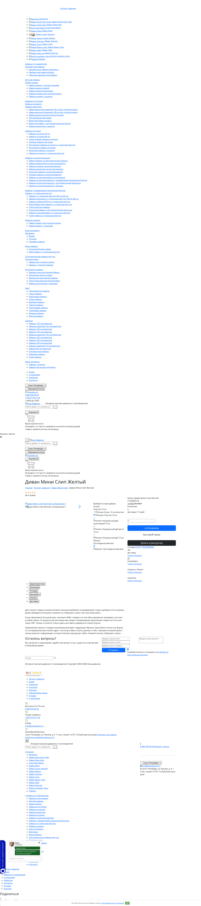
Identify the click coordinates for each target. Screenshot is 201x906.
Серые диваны (35, 294)
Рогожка (33, 239)
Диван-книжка (31, 82)
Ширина (29, 321)
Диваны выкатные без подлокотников (46, 115)
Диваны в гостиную (34, 101)
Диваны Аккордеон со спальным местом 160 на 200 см (54, 199)
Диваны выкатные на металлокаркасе (46, 169)
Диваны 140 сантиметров (40, 329)
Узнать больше (134, 555)
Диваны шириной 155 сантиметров (45, 334)
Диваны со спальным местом (38, 193)
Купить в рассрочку (152, 542)
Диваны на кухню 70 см (39, 133)
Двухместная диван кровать (41, 72)
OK (127, 903)
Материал (29, 233)
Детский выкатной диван (40, 118)
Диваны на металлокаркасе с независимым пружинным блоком (58, 180)
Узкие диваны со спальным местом (45, 215)
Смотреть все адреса (107, 734)
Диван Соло (47, 44)
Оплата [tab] (33, 597)
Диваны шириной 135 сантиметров (45, 326)
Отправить (114, 650)
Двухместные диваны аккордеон (43, 69)
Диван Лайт (46, 50)
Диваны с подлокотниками (41, 265)
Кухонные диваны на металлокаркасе (46, 172)
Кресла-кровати (32, 230)
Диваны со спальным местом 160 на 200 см (48, 196)
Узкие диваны (35, 357)
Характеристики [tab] (37, 584)
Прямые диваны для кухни (41, 142)
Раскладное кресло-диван (40, 275)
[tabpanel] (75, 622)
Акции (31, 372)
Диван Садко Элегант (45, 34)
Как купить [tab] (35, 594)
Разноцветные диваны (39, 291)
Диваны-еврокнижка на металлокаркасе (47, 163)
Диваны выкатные (33, 107)
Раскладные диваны (34, 269)
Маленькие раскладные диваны (43, 278)
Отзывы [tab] (33, 590)
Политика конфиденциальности (39, 737)
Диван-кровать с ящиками (41, 226)
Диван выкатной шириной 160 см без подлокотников (53, 112)
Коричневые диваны (38, 307)
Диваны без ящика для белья (42, 367)
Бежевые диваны (36, 302)
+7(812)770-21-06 (32, 398)
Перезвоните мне (35, 389)
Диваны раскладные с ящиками (43, 283)
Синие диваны (35, 299)
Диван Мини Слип (55, 47)
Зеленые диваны (36, 313)
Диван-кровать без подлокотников (45, 223)
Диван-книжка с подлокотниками (44, 85)
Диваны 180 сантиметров (40, 340)
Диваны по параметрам (36, 64)
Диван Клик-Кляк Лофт (61, 22)
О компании (34, 374)
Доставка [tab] (34, 601)
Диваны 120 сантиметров (40, 323)
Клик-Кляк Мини (53, 28)
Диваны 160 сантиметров (40, 337)
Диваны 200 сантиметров (40, 343)
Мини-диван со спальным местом (44, 252)
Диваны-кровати (32, 220)
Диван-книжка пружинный (41, 91)
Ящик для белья (32, 361)
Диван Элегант (51, 41)
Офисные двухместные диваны (43, 75)
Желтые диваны (36, 316)
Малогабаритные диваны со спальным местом (50, 204)
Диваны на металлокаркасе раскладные (47, 177)
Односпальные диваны (39, 207)
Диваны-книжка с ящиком (40, 96)
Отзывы (32, 695)
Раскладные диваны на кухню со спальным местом (52, 145)
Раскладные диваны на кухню (42, 147)
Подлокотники (31, 259)
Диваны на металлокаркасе (37, 158)
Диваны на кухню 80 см (39, 136)
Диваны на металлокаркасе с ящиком (46, 186)
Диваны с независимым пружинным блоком (45, 190)
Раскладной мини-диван (40, 249)
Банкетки (43, 19)
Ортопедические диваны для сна (40, 256)
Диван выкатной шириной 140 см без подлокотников (53, 109)
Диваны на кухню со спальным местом (46, 153)
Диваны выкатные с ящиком (42, 126)
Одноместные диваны (39, 351)
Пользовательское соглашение (112, 903)
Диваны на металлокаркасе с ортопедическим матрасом (55, 183)
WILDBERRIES (148, 547)
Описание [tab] (34, 587)
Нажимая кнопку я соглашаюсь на (147, 653)
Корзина (33, 690)
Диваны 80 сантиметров (40, 348)
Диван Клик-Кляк (54, 24)
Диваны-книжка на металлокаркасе (45, 166)
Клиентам (33, 377)
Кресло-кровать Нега (60, 56)
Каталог (30, 752)
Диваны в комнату (33, 104)
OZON (138, 547)
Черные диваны (36, 305)
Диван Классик (51, 53)
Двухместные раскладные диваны (44, 272)
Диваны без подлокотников (41, 262)
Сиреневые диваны (37, 310)
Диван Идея (47, 31)
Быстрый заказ (151, 534)
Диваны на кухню (33, 131)
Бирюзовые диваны (38, 296)
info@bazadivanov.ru (34, 726)
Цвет (27, 288)
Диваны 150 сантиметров (40, 332)
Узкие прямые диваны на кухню (43, 139)
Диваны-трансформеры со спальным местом (49, 213)
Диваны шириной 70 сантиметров (44, 346)
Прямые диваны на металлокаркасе (45, 174)
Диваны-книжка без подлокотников (45, 93)
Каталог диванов (42, 488)
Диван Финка (49, 38)
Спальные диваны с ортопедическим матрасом (50, 210)
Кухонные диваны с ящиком (41, 150)
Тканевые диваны (37, 241)
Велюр (32, 236)
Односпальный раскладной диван (44, 281)
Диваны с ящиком (37, 364)
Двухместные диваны (35, 66)
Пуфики (41, 59)
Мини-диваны (31, 246)
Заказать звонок (161, 746)
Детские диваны (32, 80)
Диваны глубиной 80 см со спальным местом (49, 201)
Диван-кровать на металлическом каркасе (48, 160)
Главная (28, 488)
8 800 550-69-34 (32, 395)
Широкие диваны (37, 354)
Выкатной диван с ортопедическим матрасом (50, 123)
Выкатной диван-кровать (40, 120)
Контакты (33, 380)
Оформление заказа (38, 693)
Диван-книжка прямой (39, 88)
